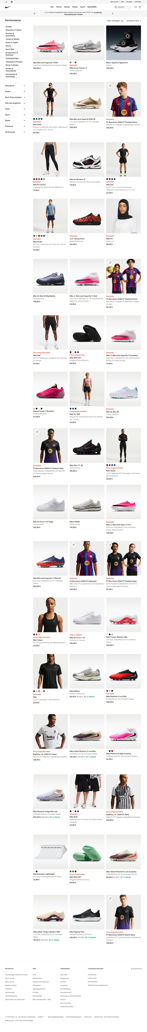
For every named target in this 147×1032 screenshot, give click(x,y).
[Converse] (11, 2)
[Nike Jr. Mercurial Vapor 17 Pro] (123, 502)
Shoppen (80, 14)
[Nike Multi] (87, 791)
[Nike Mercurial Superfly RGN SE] (87, 99)
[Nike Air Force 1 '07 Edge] (50, 502)
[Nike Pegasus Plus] (87, 912)
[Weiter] (113, 13)
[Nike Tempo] (123, 445)
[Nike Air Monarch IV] (87, 159)
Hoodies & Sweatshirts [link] (10, 34)
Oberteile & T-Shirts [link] (13, 30)
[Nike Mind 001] (87, 332)
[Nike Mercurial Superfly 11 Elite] (50, 43)
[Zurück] (34, 13)
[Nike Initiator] (87, 671)
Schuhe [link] (9, 27)
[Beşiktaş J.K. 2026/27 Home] (50, 731)
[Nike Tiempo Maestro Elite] (123, 614)
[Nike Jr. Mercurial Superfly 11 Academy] (123, 332)
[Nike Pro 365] (87, 389)
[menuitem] (124, 2)
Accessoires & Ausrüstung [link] (11, 75)
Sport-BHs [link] (10, 49)
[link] (110, 86)
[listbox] (134, 21)
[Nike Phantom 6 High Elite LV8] (50, 791)
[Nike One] (123, 159)
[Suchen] (116, 7)
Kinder (75, 7)
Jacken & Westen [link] (12, 39)
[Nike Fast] (50, 332)
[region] (14, 81)
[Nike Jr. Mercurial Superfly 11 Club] (87, 276)
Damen (67, 7)
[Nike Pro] (123, 216)
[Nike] (50, 671)
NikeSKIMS (92, 7)
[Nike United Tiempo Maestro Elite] (50, 912)
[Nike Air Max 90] (123, 389)
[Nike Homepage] (8, 7)
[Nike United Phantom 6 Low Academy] (123, 852)
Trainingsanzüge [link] (12, 58)
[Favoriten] (136, 7)
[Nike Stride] (50, 216)
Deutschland (137, 969)
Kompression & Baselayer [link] (12, 54)
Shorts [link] (8, 46)
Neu (52, 7)
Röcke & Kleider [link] (12, 65)
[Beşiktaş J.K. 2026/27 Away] (123, 791)
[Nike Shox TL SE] (87, 445)
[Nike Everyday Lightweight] (50, 852)
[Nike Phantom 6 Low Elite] (123, 671)
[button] (15, 85)
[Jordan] (6, 2)
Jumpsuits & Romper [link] (14, 62)
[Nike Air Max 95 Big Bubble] (50, 276)
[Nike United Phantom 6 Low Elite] (87, 731)
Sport (82, 7)
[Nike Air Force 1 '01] (87, 614)
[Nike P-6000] (87, 502)
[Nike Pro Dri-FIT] (50, 159)
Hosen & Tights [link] (12, 42)
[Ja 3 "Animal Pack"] (87, 216)
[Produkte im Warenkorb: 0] (140, 7)
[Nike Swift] (50, 99)
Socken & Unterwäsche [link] (11, 70)
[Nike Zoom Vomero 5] (87, 43)
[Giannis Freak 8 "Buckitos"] (50, 389)
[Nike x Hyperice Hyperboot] (123, 43)
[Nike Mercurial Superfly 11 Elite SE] (50, 558)
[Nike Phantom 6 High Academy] (123, 731)
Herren (59, 7)
